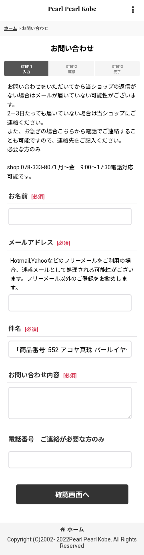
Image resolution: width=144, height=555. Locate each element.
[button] (133, 11)
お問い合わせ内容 (34, 375)
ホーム (75, 529)
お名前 (18, 196)
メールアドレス (30, 242)
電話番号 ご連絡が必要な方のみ (56, 439)
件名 (14, 329)
